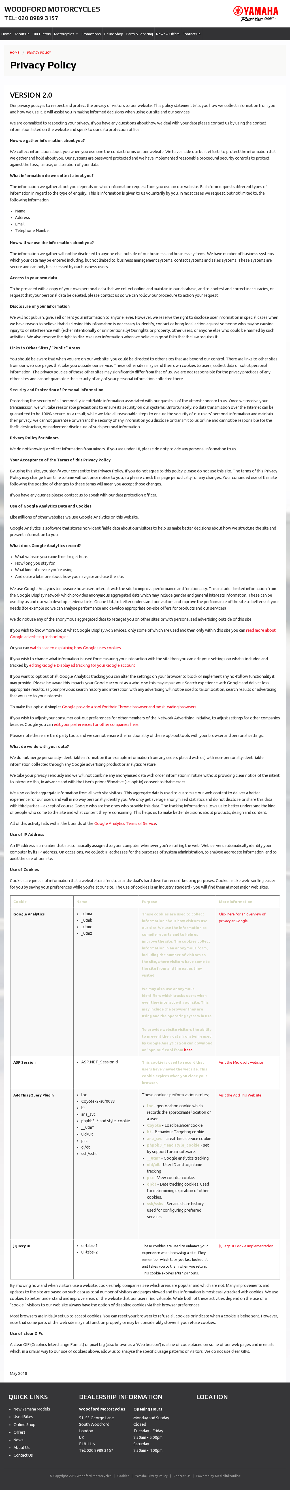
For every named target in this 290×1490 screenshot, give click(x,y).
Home (6, 34)
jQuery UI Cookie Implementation (246, 1246)
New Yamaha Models (32, 1409)
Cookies (123, 1476)
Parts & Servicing (139, 34)
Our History (42, 34)
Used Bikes (23, 1416)
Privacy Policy (39, 52)
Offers (19, 1432)
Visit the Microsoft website (241, 1062)
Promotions (91, 34)
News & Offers (168, 34)
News (19, 1440)
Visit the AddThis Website (240, 1095)
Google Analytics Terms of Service (125, 823)
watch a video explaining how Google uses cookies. (76, 648)
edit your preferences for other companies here (96, 724)
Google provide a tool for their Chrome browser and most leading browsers (129, 707)
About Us (21, 34)
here (188, 1050)
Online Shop (113, 34)
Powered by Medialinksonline (218, 1476)
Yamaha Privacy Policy (151, 1476)
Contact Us (192, 34)
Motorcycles (64, 34)
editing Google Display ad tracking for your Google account (82, 665)
